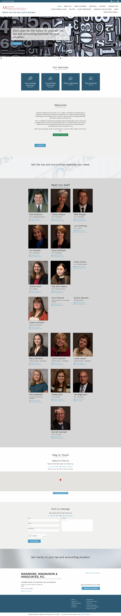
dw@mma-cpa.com (58, 255)
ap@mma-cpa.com (35, 400)
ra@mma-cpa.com (35, 219)
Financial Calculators (103, 9)
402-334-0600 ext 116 (81, 304)
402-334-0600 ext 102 (36, 328)
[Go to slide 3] (62, 58)
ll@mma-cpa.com (80, 363)
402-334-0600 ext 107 (36, 292)
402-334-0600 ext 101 (36, 364)
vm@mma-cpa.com (80, 399)
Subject (29, 523)
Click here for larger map (60, 493)
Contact (102, 6)
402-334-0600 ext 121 (58, 438)
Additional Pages (110, 12)
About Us (67, 6)
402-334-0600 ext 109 (58, 220)
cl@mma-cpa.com (57, 363)
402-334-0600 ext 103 (81, 232)
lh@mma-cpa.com (80, 230)
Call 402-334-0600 (8, 1)
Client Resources (84, 9)
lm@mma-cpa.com (35, 255)
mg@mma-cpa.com (36, 363)
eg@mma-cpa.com (80, 302)
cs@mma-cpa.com (35, 327)
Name (29, 518)
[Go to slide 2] (60, 58)
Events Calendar (91, 608)
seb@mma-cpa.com (58, 399)
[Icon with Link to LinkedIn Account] (118, 1)
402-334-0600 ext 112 (36, 220)
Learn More (40, 145)
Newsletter (113, 6)
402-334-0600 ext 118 (81, 364)
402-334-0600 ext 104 (36, 402)
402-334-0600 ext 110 (58, 256)
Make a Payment (80, 6)
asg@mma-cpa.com (58, 291)
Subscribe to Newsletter (60, 134)
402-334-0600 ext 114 (58, 292)
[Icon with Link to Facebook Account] (117, 1)
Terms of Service (85, 614)
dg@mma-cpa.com (58, 436)
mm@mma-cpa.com (80, 219)
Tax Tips (72, 9)
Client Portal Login (58, 9)
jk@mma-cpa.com (35, 291)
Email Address (31, 528)
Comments (63, 518)
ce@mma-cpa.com (57, 219)
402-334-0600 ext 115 (81, 268)
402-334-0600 (79, 400)
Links (116, 9)
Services (92, 6)
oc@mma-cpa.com (80, 266)
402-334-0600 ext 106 (58, 400)
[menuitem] (59, 6)
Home (59, 6)
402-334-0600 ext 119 (58, 305)
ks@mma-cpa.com (57, 304)
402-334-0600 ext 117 (36, 256)
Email (113, 1)
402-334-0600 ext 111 (81, 220)
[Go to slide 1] (58, 58)
